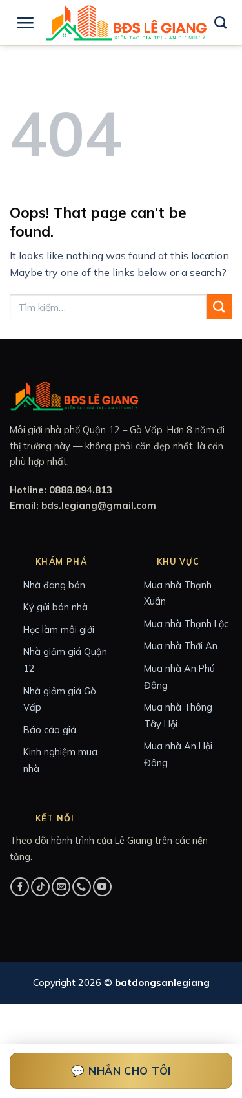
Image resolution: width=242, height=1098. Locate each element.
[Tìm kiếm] (220, 22)
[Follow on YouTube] (102, 886)
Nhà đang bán (54, 585)
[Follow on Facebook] (19, 886)
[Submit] (219, 306)
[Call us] (81, 886)
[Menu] (25, 23)
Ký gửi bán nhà (55, 607)
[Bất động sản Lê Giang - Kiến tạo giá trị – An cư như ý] (126, 23)
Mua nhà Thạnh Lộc (186, 624)
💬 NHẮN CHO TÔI (121, 1070)
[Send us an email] (61, 886)
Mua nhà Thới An (180, 646)
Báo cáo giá (49, 730)
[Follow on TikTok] (40, 886)
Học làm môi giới (58, 629)
